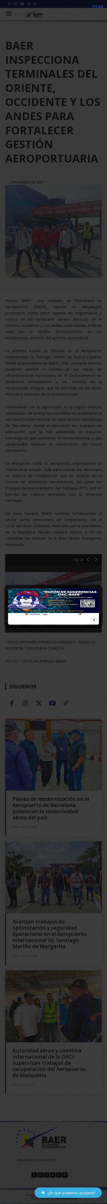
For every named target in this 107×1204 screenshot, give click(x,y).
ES (100, 6)
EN (94, 6)
